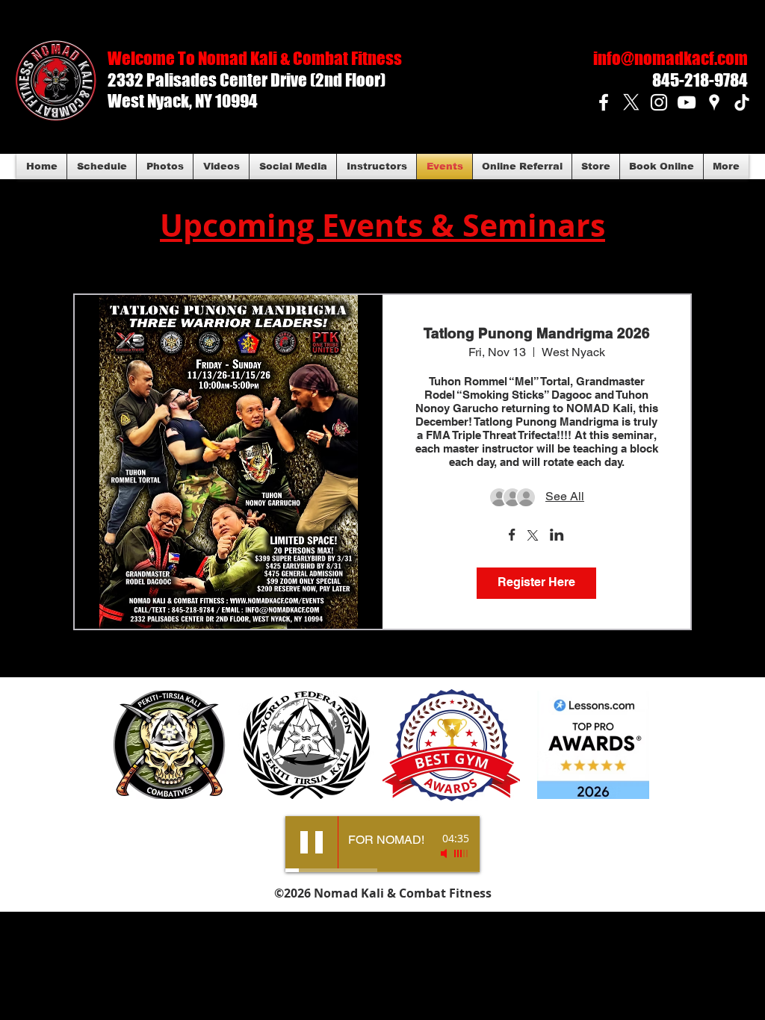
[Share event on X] (532, 537)
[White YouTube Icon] (686, 102)
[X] (631, 102)
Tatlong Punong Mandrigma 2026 (537, 333)
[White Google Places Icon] (714, 102)
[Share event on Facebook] (512, 536)
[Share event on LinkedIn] (557, 536)
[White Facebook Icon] (603, 102)
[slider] (461, 853)
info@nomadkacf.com (670, 58)
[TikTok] (742, 102)
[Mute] (445, 853)
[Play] (311, 842)
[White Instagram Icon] (659, 102)
